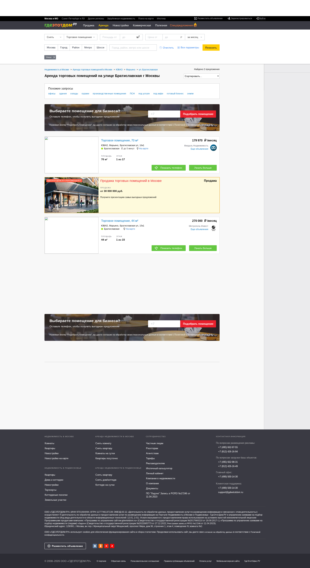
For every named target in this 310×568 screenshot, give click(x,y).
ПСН (132, 93)
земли (190, 93)
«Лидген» (82, 523)
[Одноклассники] (100, 546)
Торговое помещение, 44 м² (119, 220)
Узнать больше (203, 167)
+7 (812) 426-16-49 (228, 466)
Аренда (103, 25)
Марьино (113, 145)
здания (63, 93)
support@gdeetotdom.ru (230, 492)
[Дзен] (112, 546)
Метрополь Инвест (198, 226)
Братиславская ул (129, 145)
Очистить (168, 47)
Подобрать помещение (198, 113)
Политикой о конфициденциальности (193, 125)
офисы (52, 93)
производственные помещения (109, 93)
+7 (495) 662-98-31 (228, 462)
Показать (211, 47)
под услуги (144, 93)
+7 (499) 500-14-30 (228, 476)
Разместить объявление (67, 546)
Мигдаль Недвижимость (196, 145)
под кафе (158, 93)
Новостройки (121, 25)
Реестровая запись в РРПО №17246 (184, 523)
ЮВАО (104, 145)
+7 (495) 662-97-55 (228, 447)
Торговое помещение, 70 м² (119, 140)
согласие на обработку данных (218, 532)
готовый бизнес (175, 93)
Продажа (88, 25)
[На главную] (61, 25)
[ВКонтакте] (95, 546)
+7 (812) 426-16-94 (228, 451)
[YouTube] (106, 546)
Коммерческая (142, 25)
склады (74, 93)
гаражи (85, 93)
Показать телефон (171, 167)
